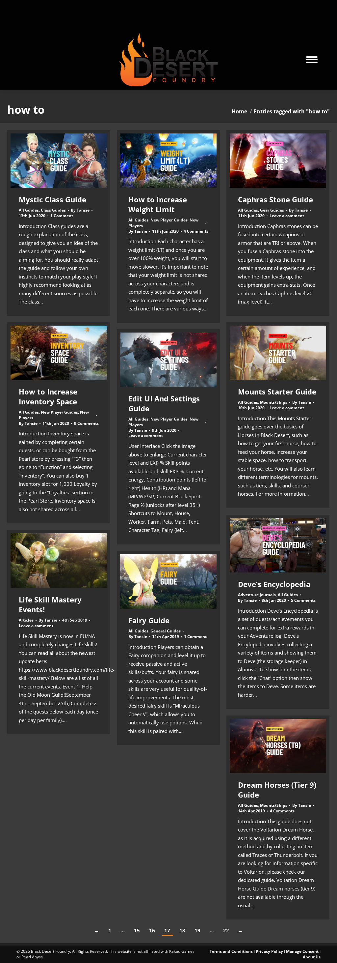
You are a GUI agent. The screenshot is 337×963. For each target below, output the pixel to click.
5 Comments (303, 600)
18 (182, 930)
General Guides (165, 631)
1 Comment (61, 216)
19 (197, 930)
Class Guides (53, 210)
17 (167, 930)
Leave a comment (287, 216)
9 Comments (86, 423)
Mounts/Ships (273, 402)
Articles (26, 620)
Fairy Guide (148, 620)
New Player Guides (169, 220)
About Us (312, 957)
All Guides (29, 210)
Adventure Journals (257, 595)
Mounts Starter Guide (277, 391)
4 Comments (196, 231)
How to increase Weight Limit (157, 204)
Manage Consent (302, 951)
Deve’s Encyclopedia (274, 584)
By (80, 210)
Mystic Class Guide (52, 199)
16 (152, 930)
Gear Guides (272, 210)
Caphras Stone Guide (275, 199)
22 (226, 930)
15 (137, 930)
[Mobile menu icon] (312, 59)
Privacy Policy (269, 951)
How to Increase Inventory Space (48, 396)
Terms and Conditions (231, 951)
